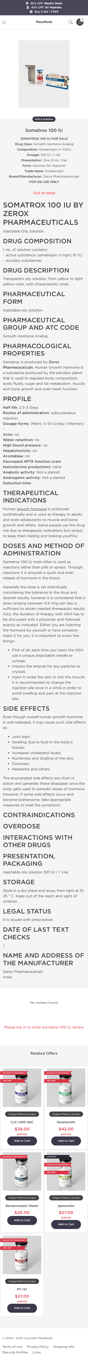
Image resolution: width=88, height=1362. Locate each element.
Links (36, 1352)
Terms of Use (12, 1347)
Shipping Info (63, 1347)
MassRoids (45, 1338)
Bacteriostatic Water (22, 1206)
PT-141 (22, 1289)
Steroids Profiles (15, 1352)
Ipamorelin (66, 1206)
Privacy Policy (38, 1347)
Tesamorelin (66, 1122)
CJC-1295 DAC (22, 1122)
